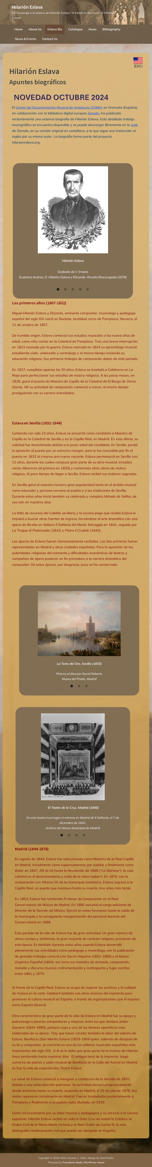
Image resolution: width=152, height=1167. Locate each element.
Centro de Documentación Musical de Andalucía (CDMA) (59, 107)
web (134, 125)
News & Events (25, 39)
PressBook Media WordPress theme (83, 1162)
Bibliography (111, 29)
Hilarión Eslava (27, 7)
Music (93, 29)
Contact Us (49, 39)
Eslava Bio (54, 29)
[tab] (58, 289)
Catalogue (75, 29)
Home (18, 29)
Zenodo (93, 113)
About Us (35, 29)
